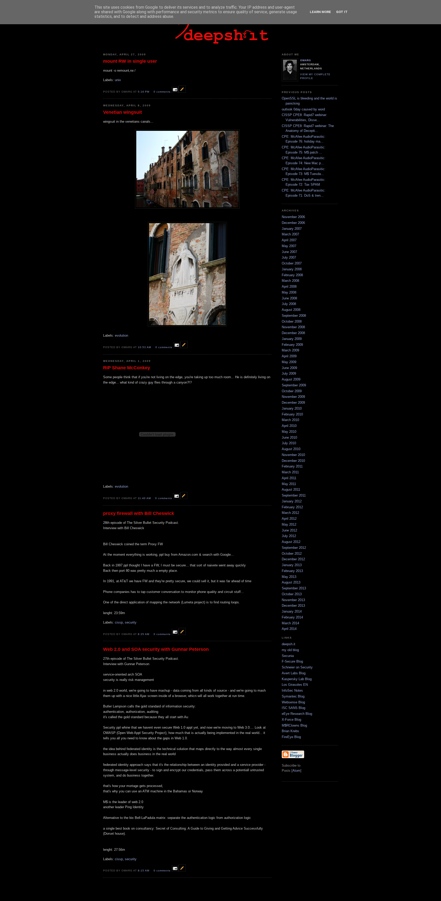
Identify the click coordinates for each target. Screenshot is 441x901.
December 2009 (293, 402)
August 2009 (291, 379)
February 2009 (292, 345)
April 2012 (289, 519)
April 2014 (289, 629)
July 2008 (289, 304)
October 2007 (292, 263)
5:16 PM (144, 91)
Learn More (320, 12)
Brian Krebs (290, 731)
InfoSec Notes (292, 690)
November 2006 (293, 217)
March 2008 (290, 281)
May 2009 (289, 362)
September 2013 (294, 588)
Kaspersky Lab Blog (297, 679)
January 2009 (292, 339)
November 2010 (293, 455)
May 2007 (289, 246)
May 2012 (289, 524)
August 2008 (291, 310)
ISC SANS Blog (293, 708)
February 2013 (292, 571)
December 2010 (293, 461)
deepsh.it (288, 644)
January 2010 (292, 408)
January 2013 (292, 565)
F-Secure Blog (292, 661)
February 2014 (292, 617)
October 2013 (292, 594)
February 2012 (292, 507)
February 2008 (292, 275)
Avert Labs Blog (293, 673)
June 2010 (289, 437)
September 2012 (294, 548)
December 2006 (293, 223)
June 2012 (289, 530)
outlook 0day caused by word (303, 109)
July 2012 (289, 536)
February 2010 (292, 414)
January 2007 (292, 229)
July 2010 (289, 443)
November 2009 (293, 397)
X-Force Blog (291, 719)
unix (118, 80)
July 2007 (289, 257)
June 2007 (289, 252)
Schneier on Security (297, 667)
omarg (305, 60)
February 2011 (292, 466)
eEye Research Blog (297, 714)
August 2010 (291, 449)
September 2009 (294, 385)
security (131, 622)
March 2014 (290, 623)
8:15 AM (144, 870)
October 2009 (292, 391)
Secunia (288, 656)
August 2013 (291, 582)
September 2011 (294, 495)
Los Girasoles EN (295, 685)
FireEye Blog (291, 737)
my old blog (290, 650)
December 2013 (293, 605)
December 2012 (293, 559)
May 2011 (289, 484)
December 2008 (293, 333)
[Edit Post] (182, 91)
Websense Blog (293, 702)
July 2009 (289, 373)
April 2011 (289, 478)
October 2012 (292, 553)
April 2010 (289, 426)
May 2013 (289, 577)
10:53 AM (145, 347)
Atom (296, 770)
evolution (121, 335)
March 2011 (290, 472)
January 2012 (292, 501)
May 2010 (289, 432)
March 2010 (290, 420)
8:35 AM (144, 634)
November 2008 (293, 327)
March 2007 (290, 234)
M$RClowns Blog (294, 725)
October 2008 (292, 321)
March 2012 (290, 513)
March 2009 (290, 350)
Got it (342, 12)
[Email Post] (175, 91)
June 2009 (289, 368)
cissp (119, 622)
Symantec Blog (293, 696)
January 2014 (292, 611)
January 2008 (292, 269)
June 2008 (289, 298)
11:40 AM (145, 498)
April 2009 (289, 356)
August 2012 (291, 542)
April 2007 (289, 240)
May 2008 (289, 292)
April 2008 (289, 286)
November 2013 (293, 600)
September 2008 (294, 316)
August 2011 (291, 489)
